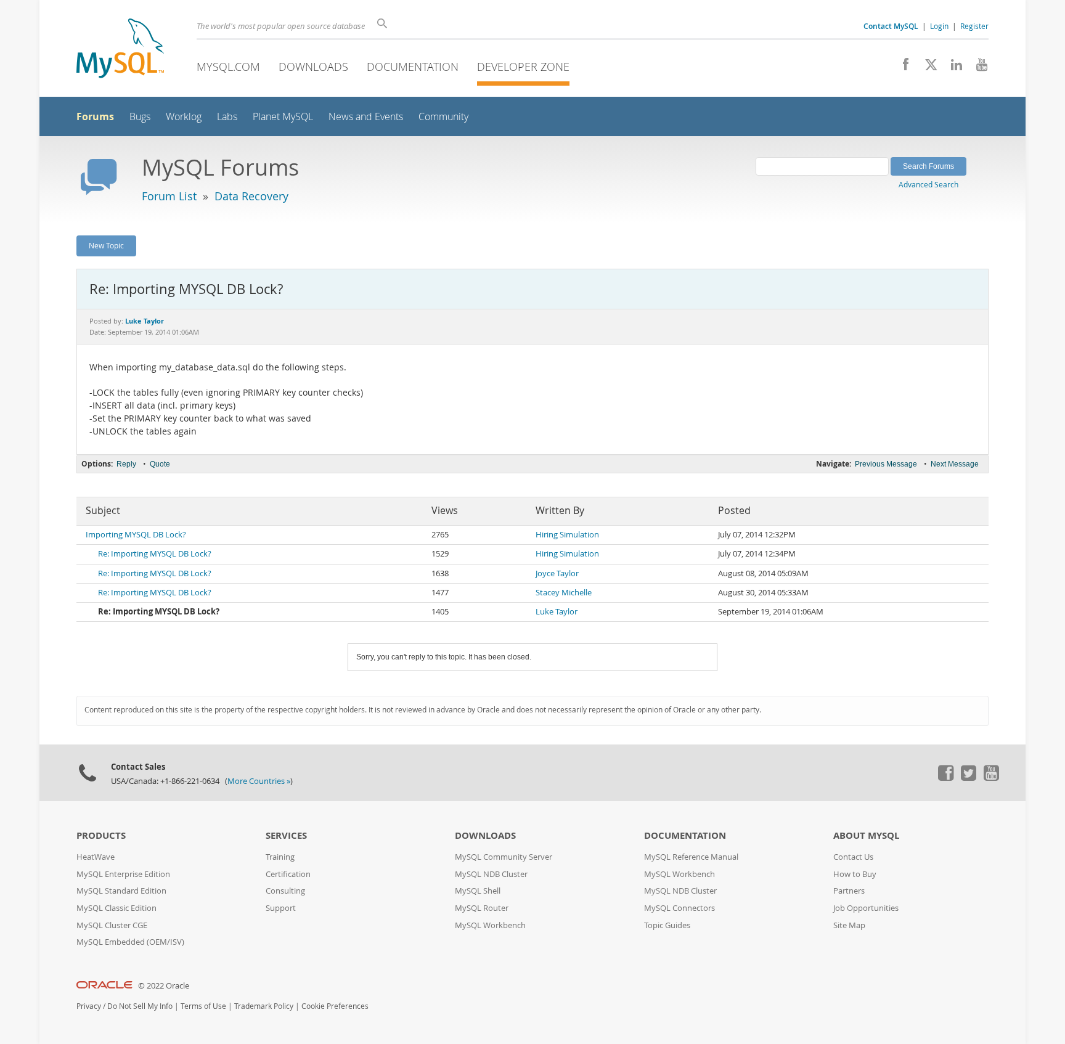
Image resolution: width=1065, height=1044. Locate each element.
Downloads (313, 66)
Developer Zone (523, 66)
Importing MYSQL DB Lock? (136, 534)
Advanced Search (928, 184)
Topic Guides (667, 925)
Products (101, 835)
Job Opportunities (866, 908)
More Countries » (258, 781)
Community (443, 116)
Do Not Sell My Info (140, 1006)
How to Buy (854, 874)
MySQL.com (228, 66)
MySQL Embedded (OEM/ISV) (130, 942)
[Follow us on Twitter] (968, 777)
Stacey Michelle (564, 592)
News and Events (365, 116)
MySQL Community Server (503, 857)
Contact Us (853, 857)
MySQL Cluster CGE (111, 925)
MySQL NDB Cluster (491, 874)
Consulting (285, 891)
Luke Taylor (556, 611)
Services (286, 835)
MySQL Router (481, 908)
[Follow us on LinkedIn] (952, 68)
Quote (160, 464)
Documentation (413, 66)
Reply (126, 464)
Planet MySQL (283, 116)
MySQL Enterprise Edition (123, 874)
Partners (849, 891)
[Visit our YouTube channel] (977, 68)
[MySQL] (120, 49)
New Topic (106, 245)
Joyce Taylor (557, 573)
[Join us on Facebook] (901, 68)
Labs (227, 116)
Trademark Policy (263, 1006)
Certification (288, 874)
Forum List (169, 196)
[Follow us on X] (926, 68)
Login (939, 26)
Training (280, 857)
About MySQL (866, 835)
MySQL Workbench (490, 925)
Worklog (184, 116)
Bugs (139, 116)
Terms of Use (203, 1006)
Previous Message (886, 464)
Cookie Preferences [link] (335, 1006)
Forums (95, 116)
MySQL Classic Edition (116, 908)
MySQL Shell (477, 891)
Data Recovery (251, 196)
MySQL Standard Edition (121, 891)
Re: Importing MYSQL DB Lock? (154, 554)
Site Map (849, 925)
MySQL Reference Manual (691, 857)
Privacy (88, 1006)
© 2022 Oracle (163, 986)
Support (281, 908)
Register (974, 26)
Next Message (955, 464)
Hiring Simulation (567, 534)
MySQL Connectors (679, 908)
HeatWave (95, 857)
